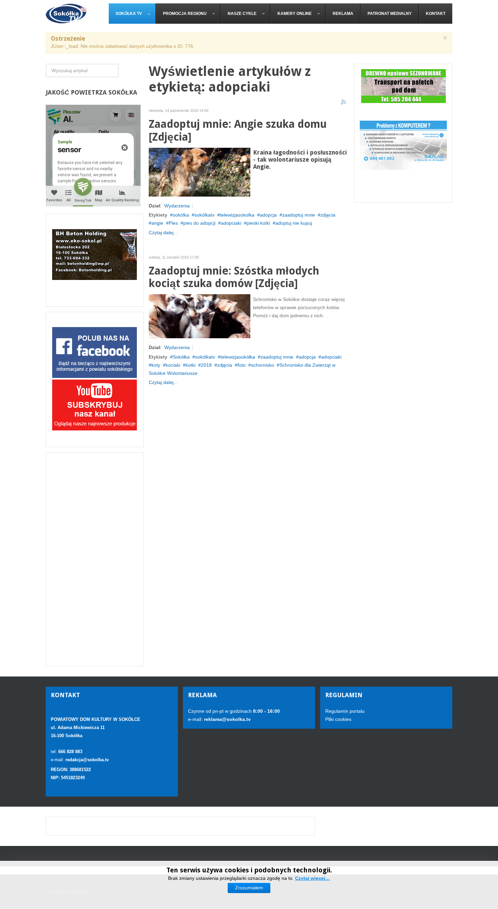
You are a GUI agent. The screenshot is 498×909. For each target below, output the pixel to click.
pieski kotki (258, 223)
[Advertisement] (94, 559)
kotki (190, 365)
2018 (206, 365)
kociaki (173, 365)
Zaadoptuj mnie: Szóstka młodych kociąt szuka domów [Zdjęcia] (234, 277)
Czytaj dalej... (163, 232)
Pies (173, 223)
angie (157, 223)
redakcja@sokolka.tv (87, 759)
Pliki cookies (338, 719)
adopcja (268, 215)
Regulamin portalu (345, 711)
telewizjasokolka (237, 215)
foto (241, 365)
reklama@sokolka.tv (227, 719)
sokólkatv (204, 215)
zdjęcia (327, 215)
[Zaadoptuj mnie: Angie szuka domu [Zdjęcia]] (199, 171)
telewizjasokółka (238, 357)
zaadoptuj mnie (298, 215)
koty (155, 365)
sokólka (181, 215)
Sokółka (181, 357)
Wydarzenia (177, 205)
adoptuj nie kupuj (293, 223)
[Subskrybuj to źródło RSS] (344, 102)
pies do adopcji (199, 223)
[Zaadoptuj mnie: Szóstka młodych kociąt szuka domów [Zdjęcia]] (199, 316)
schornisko (262, 365)
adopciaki (231, 223)
